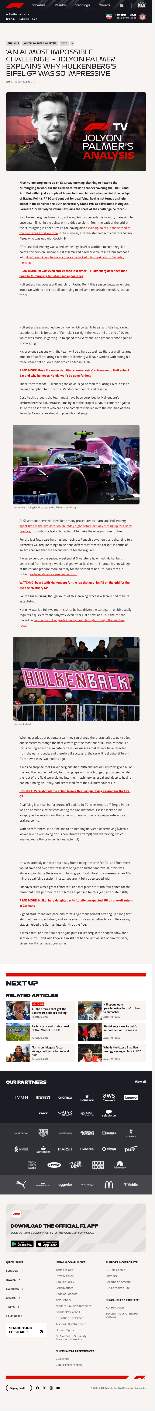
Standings (82, 5)
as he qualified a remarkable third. (53, 574)
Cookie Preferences (69, 1365)
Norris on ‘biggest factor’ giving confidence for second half (50, 1051)
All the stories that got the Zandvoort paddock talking (49, 1011)
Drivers (104, 5)
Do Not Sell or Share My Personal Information (71, 1338)
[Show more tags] (72, 43)
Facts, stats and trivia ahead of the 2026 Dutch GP (50, 1028)
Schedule (39, 5)
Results (60, 5)
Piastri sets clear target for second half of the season (121, 1028)
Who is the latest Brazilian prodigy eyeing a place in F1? (122, 1049)
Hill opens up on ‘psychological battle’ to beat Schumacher (122, 1008)
